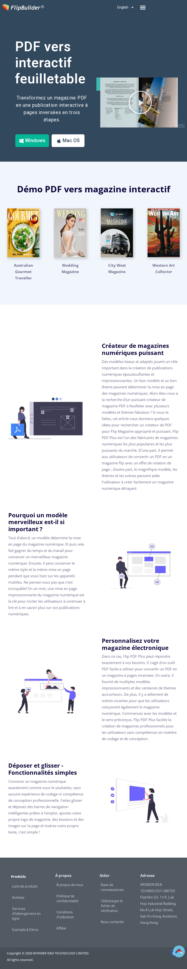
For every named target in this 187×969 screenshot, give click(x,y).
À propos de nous (69, 885)
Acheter (18, 898)
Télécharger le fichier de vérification (112, 906)
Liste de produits (24, 886)
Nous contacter (112, 922)
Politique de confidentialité (67, 898)
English (122, 7)
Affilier (61, 928)
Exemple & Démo (25, 930)
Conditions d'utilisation (65, 914)
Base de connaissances (112, 887)
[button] (142, 7)
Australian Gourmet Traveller (23, 271)
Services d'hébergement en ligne (26, 913)
